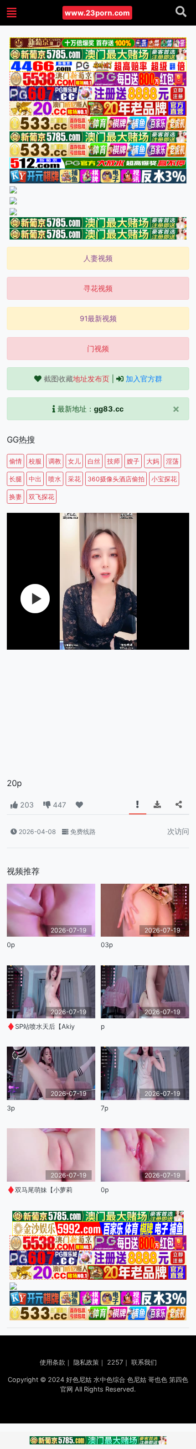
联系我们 (144, 1362)
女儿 (74, 461)
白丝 (94, 461)
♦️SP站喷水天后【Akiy (41, 1026)
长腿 (15, 479)
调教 (54, 461)
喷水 (54, 479)
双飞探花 (41, 496)
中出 (35, 479)
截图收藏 (76, 378)
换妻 (15, 496)
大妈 (152, 461)
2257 (115, 1362)
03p (107, 945)
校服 (35, 461)
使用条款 (52, 1362)
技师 (113, 461)
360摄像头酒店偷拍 (116, 479)
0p (11, 945)
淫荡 (172, 461)
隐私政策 (86, 1362)
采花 (74, 479)
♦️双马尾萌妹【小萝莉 (39, 1190)
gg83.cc (109, 408)
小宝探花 (164, 479)
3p (11, 1108)
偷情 (15, 461)
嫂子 (133, 461)
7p (104, 1108)
